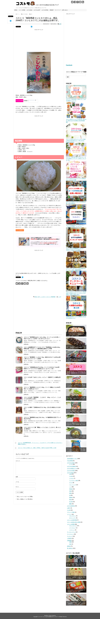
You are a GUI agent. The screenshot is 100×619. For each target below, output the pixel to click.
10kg (36, 296)
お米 (60, 24)
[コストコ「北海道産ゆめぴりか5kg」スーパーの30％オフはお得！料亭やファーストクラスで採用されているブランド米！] (19, 373)
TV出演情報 (70, 460)
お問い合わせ (65, 10)
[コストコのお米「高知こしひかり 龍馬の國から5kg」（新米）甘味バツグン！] (76, 561)
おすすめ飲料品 (71, 505)
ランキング (70, 536)
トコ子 (59, 296)
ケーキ (71, 464)
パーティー (72, 530)
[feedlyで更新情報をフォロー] (80, 2)
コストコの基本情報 (72, 520)
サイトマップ (57, 10)
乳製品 (71, 489)
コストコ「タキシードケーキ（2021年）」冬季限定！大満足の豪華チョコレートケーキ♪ (76, 347)
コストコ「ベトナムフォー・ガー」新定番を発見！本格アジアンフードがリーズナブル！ (76, 399)
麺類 (70, 503)
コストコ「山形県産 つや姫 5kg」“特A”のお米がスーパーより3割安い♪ (76, 578)
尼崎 (70, 542)
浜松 (70, 544)
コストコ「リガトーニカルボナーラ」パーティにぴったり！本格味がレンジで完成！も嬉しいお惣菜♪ (76, 334)
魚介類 (71, 501)
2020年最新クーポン (72, 458)
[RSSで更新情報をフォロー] (83, 2)
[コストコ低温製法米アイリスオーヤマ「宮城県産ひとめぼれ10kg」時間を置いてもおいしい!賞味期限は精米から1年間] (19, 353)
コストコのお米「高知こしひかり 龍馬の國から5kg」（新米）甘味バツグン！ (76, 565)
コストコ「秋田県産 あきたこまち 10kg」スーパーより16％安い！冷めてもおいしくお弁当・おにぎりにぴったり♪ (42, 338)
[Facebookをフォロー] (75, 2)
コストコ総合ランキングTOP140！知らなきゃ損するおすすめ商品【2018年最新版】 (76, 121)
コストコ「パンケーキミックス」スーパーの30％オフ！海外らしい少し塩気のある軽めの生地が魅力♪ (76, 450)
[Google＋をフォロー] (77, 2)
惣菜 (70, 491)
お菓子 (68, 508)
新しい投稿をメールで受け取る (25, 499)
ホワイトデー (72, 518)
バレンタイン (72, 515)
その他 (71, 476)
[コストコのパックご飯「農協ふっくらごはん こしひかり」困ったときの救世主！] (19, 433)
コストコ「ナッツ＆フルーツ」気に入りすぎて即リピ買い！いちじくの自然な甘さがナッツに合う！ (76, 386)
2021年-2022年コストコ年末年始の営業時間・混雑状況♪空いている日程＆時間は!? (76, 373)
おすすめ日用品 (45, 10)
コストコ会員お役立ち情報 (73, 522)
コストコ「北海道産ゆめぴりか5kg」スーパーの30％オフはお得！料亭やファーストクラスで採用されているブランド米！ (42, 368)
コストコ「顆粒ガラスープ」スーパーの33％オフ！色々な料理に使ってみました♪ (76, 424)
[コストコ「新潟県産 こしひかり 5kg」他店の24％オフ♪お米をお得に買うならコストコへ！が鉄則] (19, 363)
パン (70, 486)
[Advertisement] (39, 41)
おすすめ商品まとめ (72, 468)
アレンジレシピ (73, 525)
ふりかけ (71, 478)
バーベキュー (72, 527)
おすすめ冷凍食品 (71, 466)
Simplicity (54, 615)
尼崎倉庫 (51, 10)
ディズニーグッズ (71, 532)
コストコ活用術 (22, 10)
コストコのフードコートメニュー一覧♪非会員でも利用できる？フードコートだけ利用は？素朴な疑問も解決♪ (76, 293)
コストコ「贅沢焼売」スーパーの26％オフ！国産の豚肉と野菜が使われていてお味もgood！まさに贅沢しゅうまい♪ (76, 412)
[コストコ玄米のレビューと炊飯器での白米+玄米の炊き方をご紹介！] (76, 586)
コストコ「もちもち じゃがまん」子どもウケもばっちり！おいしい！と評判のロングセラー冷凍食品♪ (76, 437)
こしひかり (43, 296)
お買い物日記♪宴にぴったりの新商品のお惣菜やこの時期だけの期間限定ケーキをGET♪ (76, 360)
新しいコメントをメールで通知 (25, 496)
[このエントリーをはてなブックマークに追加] (10, 21)
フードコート (70, 534)
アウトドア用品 (71, 512)
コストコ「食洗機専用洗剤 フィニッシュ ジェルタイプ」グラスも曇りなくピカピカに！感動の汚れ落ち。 (40, 443)
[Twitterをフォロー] (72, 2)
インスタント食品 (73, 480)
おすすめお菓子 (37, 10)
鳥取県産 (53, 296)
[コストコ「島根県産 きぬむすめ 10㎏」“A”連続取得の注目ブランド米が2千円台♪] (19, 423)
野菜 (70, 499)
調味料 (71, 497)
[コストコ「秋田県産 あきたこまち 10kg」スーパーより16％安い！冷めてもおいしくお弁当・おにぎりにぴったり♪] (19, 343)
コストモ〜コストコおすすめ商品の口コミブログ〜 (48, 616)
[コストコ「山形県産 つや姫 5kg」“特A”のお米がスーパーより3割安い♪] (76, 573)
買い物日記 (70, 548)
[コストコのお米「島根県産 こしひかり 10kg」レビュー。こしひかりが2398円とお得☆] (19, 403)
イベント (69, 514)
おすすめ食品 (29, 10)
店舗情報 (69, 540)
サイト (17, 486)
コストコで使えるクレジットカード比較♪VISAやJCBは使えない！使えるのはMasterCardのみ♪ (76, 141)
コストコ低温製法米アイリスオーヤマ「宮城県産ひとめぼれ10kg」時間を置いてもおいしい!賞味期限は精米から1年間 (42, 348)
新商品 (15, 10)
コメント (18, 460)
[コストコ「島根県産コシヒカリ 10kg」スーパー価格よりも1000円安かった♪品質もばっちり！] (19, 393)
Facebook (69, 65)
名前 (17, 476)
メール (17, 481)
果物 (70, 493)
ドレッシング (72, 484)
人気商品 (69, 538)
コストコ (48, 296)
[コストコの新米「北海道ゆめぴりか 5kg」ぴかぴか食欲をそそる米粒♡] (19, 413)
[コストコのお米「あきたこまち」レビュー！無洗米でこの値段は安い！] (19, 383)
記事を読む (26, 344)
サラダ (71, 482)
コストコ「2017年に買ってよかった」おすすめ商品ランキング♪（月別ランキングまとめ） (76, 159)
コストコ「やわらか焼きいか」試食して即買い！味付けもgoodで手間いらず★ (37, 447)
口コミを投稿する (19, 230)
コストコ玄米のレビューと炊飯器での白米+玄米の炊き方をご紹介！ (76, 591)
